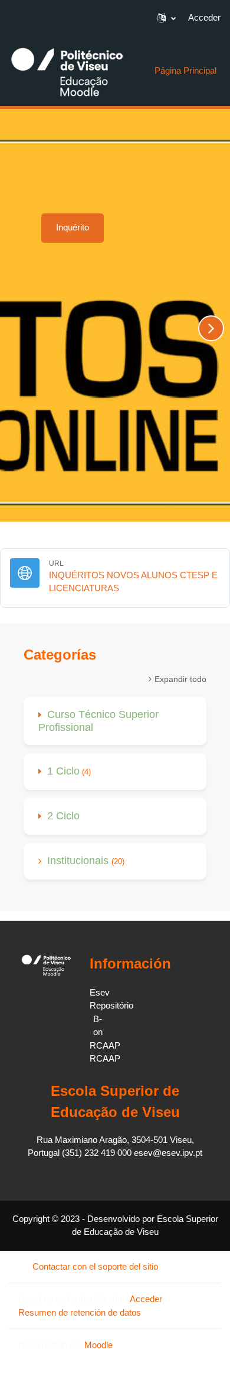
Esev (100, 992)
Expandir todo (180, 679)
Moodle (98, 1345)
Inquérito (72, 227)
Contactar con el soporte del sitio (95, 1266)
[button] (166, 17)
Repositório (111, 1005)
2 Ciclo (63, 816)
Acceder (204, 17)
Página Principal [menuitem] (185, 70)
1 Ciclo (63, 771)
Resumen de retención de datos (79, 1312)
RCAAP (105, 1045)
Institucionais (79, 860)
